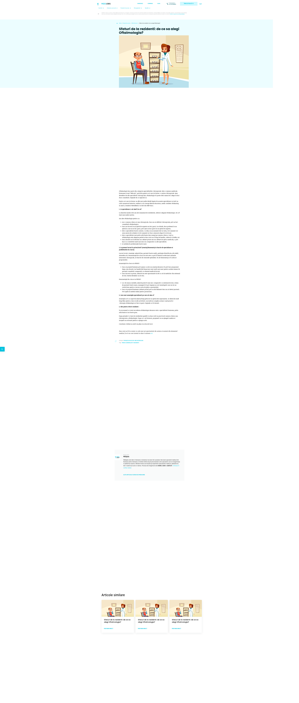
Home (120, 23)
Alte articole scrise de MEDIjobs (134, 474)
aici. (151, 333)
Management (137, 8)
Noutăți (147, 8)
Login (200, 4)
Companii (150, 3)
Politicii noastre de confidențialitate (177, 14)
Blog (159, 3)
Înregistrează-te (189, 3)
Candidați (140, 3)
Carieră (100, 8)
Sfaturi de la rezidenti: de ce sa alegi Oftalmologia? (117, 621)
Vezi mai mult (108, 628)
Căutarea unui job (111, 8)
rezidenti (136, 342)
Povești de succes (125, 8)
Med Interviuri (135, 23)
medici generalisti (127, 342)
